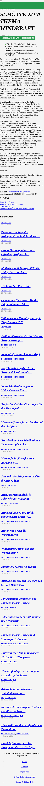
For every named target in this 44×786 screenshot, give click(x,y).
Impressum (24, 772)
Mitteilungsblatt (9, 521)
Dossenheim (6, 359)
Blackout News (8, 734)
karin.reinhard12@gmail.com (19, 192)
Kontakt (24, 767)
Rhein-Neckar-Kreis (10, 716)
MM (2, 485)
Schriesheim (18, 359)
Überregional (7, 413)
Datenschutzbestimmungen (24, 777)
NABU (15, 662)
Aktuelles (6, 223)
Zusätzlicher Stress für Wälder (18, 566)
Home (24, 762)
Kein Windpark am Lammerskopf (20, 354)
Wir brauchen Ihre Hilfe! (15, 286)
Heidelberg (6, 345)
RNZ (14, 345)
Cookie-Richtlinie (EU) (24, 782)
